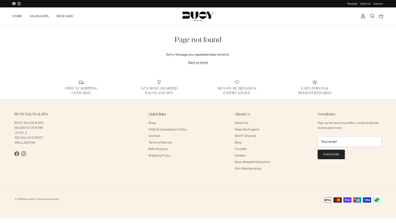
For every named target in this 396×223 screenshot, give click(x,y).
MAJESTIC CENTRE (28, 128)
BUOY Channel (245, 136)
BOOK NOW (65, 16)
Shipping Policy (159, 155)
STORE (17, 16)
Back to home (198, 62)
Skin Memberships (248, 168)
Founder (241, 149)
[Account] (362, 16)
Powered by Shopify (48, 198)
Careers (378, 3)
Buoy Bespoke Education (252, 162)
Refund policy (158, 149)
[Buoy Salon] (198, 16)
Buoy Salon (29, 198)
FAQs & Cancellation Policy (167, 129)
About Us (365, 3)
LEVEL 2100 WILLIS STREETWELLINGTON (29, 138)
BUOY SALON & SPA (29, 123)
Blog (238, 142)
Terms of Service (160, 142)
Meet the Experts (247, 129)
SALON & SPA (39, 16)
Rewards (352, 3)
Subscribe (331, 154)
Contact (154, 136)
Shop (152, 123)
